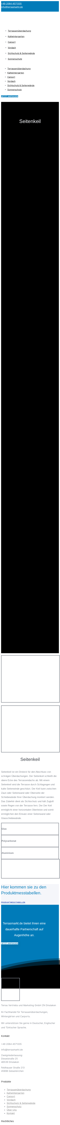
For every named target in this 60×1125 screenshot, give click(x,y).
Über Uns (12, 1109)
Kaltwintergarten (16, 36)
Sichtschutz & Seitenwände (21, 53)
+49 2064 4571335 (11, 3)
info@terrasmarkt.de (12, 6)
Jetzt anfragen (9, 943)
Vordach (12, 47)
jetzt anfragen (9, 96)
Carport (11, 42)
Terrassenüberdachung (19, 30)
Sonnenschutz (15, 59)
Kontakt (11, 1113)
